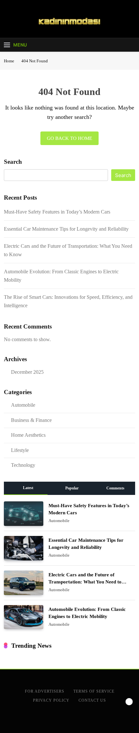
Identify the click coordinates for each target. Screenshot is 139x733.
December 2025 (27, 372)
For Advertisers (44, 691)
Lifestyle (20, 450)
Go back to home (69, 138)
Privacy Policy (51, 700)
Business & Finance (31, 420)
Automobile (23, 405)
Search (13, 161)
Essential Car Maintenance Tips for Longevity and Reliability (66, 229)
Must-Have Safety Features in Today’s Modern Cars (57, 212)
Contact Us (92, 700)
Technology (23, 465)
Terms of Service (93, 691)
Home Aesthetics (28, 435)
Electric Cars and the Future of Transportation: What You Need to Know (85, 582)
